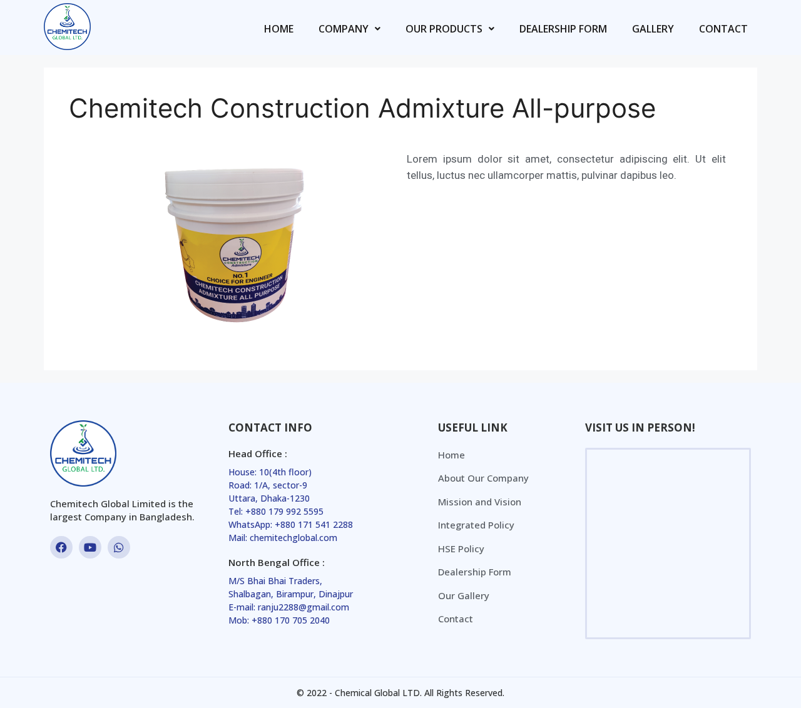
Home (278, 29)
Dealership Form (563, 29)
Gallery (653, 29)
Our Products (444, 29)
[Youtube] (90, 547)
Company (344, 29)
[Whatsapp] (119, 547)
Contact (723, 29)
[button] (349, 28)
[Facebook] (61, 547)
